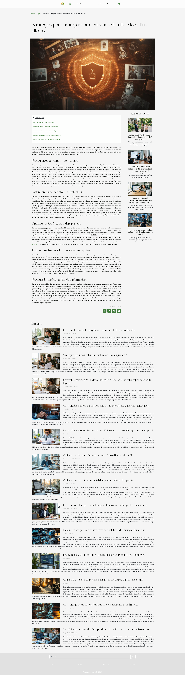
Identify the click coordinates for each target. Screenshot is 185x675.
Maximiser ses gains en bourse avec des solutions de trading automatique (104, 530)
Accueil (32, 13)
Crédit (79, 4)
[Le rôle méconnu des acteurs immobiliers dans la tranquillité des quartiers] (140, 125)
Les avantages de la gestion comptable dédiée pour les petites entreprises (104, 554)
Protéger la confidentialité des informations (46, 139)
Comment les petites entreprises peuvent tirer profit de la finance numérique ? (106, 405)
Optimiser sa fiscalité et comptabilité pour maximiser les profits (98, 480)
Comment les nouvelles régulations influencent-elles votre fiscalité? (100, 330)
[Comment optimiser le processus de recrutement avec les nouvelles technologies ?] (140, 189)
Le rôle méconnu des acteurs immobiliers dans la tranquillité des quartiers (140, 137)
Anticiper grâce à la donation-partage (45, 131)
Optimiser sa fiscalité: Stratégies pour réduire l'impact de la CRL (98, 455)
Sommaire (39, 118)
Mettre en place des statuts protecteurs (45, 126)
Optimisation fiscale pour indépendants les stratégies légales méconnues (103, 579)
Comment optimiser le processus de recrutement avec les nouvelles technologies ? (140, 200)
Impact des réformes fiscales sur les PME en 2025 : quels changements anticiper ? (108, 430)
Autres (109, 4)
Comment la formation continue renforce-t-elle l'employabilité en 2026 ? (140, 232)
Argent (99, 4)
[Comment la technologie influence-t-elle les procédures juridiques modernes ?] (140, 157)
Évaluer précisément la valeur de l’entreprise (47, 135)
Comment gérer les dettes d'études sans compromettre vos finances (100, 604)
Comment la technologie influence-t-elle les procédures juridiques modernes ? (140, 169)
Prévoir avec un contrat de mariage (44, 122)
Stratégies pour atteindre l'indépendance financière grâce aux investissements (106, 629)
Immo (88, 4)
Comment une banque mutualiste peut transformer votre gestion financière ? (105, 505)
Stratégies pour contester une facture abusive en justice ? (95, 355)
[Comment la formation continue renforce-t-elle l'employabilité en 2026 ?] (140, 220)
